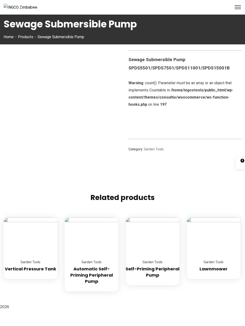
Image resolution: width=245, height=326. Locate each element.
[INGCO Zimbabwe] (20, 7)
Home (9, 37)
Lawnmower (214, 269)
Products (25, 37)
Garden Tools (154, 149)
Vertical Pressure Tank (30, 269)
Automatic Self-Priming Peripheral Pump (91, 275)
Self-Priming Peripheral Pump (152, 272)
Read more (48, 217)
